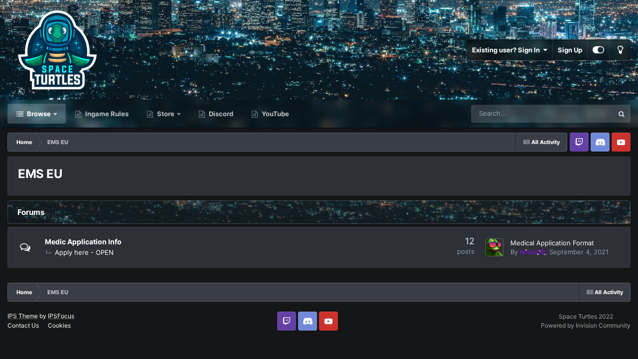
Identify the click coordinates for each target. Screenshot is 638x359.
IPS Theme (22, 316)
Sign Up (570, 50)
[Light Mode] (620, 49)
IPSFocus (61, 316)
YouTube (274, 114)
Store (165, 114)
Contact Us (23, 325)
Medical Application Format (552, 243)
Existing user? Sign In (507, 50)
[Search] (622, 114)
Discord (220, 114)
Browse (38, 114)
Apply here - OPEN (84, 252)
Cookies (59, 325)
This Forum (583, 113)
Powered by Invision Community (586, 325)
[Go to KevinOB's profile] (494, 247)
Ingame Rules (106, 114)
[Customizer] (598, 49)
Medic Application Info (83, 241)
